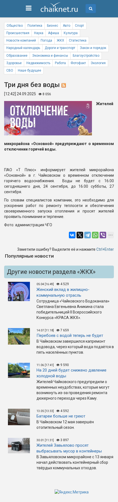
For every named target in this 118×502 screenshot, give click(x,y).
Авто (66, 26)
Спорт (79, 26)
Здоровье (14, 63)
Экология (98, 63)
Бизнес (52, 26)
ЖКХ (60, 40)
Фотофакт (78, 63)
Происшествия (17, 33)
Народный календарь (23, 48)
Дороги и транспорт (60, 48)
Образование (16, 56)
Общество (15, 26)
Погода (46, 40)
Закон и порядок (93, 48)
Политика (34, 26)
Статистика (77, 40)
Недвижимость (38, 63)
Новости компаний (21, 40)
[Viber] (103, 235)
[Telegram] (87, 235)
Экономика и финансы (50, 56)
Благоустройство (86, 56)
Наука (38, 33)
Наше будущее (29, 70)
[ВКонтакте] (72, 235)
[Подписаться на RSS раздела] (63, 85)
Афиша (53, 33)
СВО (9, 70)
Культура (71, 33)
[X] (80, 235)
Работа (60, 63)
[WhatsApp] (95, 235)
